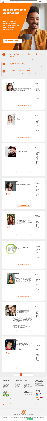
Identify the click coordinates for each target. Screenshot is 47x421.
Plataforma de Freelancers (6, 386)
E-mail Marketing (39, 384)
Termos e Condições (5, 382)
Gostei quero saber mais (23, 105)
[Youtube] (8, 403)
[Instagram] (10, 403)
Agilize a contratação (18, 63)
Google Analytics (28, 394)
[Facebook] (7, 403)
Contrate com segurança (20, 71)
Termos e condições (22, 419)
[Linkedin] (3, 404)
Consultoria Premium (5, 388)
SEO (15, 387)
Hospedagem (38, 387)
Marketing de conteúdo (17, 385)
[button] (33, 1)
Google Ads (16, 386)
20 (27, 374)
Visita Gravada (38, 383)
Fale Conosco (6, 384)
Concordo (30, 419)
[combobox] (23, 1)
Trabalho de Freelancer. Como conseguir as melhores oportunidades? (28, 384)
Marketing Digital (28, 387)
